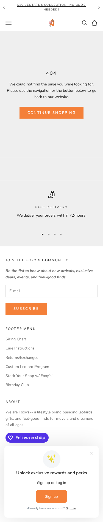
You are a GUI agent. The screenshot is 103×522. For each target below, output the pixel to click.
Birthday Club (17, 385)
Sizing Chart (15, 339)
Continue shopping (51, 112)
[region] (51, 208)
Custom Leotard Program (27, 366)
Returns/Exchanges (21, 357)
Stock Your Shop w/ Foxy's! (28, 375)
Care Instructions (20, 348)
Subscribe (26, 308)
